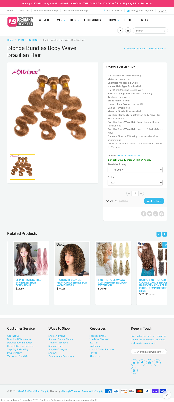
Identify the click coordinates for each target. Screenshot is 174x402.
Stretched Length (118, 164)
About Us (24, 10)
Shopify (45, 391)
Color (111, 177)
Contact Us (13, 335)
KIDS (73, 20)
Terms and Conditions (19, 356)
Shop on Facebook (58, 342)
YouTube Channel (99, 339)
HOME (112, 20)
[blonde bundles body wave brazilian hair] (53, 109)
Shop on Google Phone (60, 339)
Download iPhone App (46, 10)
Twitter (94, 342)
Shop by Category (57, 349)
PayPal (93, 352)
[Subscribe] (162, 352)
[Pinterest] (149, 362)
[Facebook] (141, 362)
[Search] (164, 30)
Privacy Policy (14, 352)
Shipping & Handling (17, 349)
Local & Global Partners (102, 349)
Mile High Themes (70, 391)
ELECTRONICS (92, 20)
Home (10, 10)
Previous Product (135, 48)
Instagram (95, 345)
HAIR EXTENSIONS (27, 39)
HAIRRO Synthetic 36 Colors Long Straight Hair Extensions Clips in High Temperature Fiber (148, 285)
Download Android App (75, 10)
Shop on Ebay (55, 345)
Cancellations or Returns (20, 345)
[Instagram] (157, 362)
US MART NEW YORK (129, 155)
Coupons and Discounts (61, 356)
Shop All (52, 352)
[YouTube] (134, 370)
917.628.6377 (114, 10)
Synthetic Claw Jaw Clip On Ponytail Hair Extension (106, 282)
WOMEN (44, 20)
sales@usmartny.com (141, 10)
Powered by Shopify (92, 391)
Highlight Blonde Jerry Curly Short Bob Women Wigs (66, 282)
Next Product (156, 48)
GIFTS (144, 20)
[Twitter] (134, 362)
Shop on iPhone (56, 335)
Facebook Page (98, 335)
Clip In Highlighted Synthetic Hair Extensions (23, 282)
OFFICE (128, 20)
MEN (59, 20)
